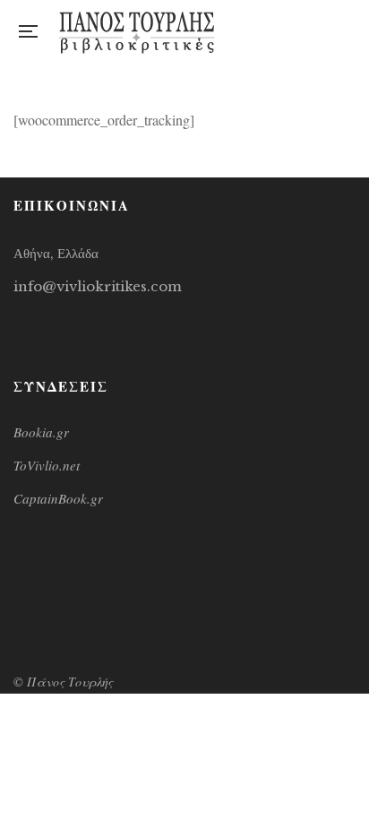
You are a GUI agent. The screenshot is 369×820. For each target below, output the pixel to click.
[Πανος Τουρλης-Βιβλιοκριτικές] (137, 31)
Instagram (314, 31)
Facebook (277, 31)
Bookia (351, 31)
